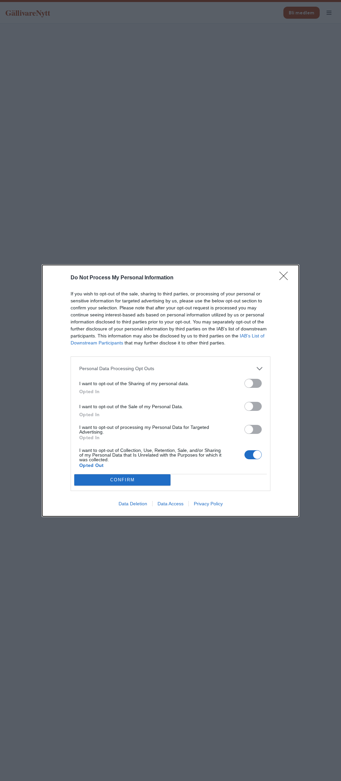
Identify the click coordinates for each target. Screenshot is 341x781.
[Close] (285, 278)
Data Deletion (133, 503)
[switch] (253, 383)
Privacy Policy (208, 503)
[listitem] (170, 368)
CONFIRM (122, 479)
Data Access (170, 503)
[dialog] (170, 390)
